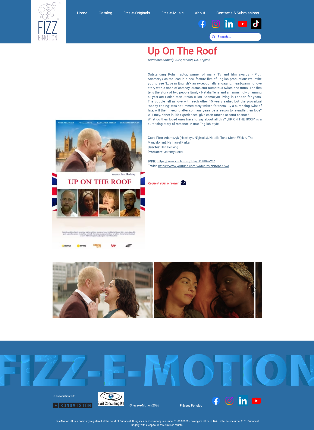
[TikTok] (256, 23)
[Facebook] (202, 23)
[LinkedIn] (229, 23)
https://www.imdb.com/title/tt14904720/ (186, 161)
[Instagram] (215, 23)
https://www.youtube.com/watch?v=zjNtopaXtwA (193, 166)
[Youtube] (242, 23)
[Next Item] (254, 290)
